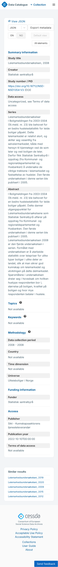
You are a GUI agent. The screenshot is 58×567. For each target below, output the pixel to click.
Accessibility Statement (29, 536)
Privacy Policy (29, 529)
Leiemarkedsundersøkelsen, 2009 (26, 486)
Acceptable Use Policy (29, 533)
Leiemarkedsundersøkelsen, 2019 (26, 477)
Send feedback (46, 563)
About (29, 549)
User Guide (29, 545)
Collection (39, 4)
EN (12, 35)
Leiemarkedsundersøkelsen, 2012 (26, 496)
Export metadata (40, 27)
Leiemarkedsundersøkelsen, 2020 (26, 482)
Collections (29, 542)
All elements (41, 43)
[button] (54, 4)
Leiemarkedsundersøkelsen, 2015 (25, 491)
